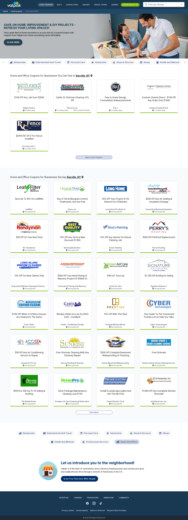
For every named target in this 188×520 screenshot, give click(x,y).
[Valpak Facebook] (87, 503)
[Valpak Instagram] (94, 503)
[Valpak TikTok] (100, 503)
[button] (100, 5)
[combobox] (163, 4)
